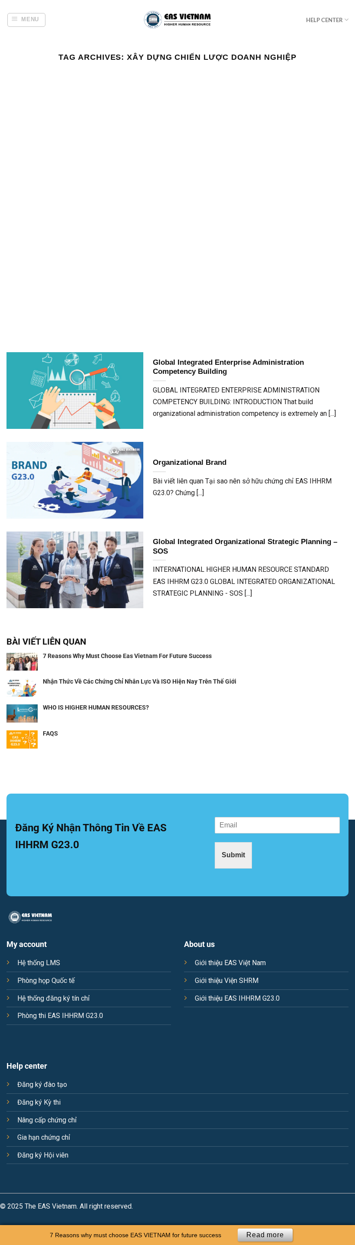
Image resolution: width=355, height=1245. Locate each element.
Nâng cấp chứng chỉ (47, 1120)
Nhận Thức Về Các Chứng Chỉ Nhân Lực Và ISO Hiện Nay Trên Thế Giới (139, 681)
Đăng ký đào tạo (42, 1084)
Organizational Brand (189, 462)
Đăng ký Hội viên (42, 1155)
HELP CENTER (324, 19)
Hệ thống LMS (38, 963)
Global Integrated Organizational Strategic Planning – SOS (245, 546)
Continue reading (177, 94)
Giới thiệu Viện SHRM (226, 980)
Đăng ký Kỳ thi (39, 1102)
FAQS (50, 733)
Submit (233, 855)
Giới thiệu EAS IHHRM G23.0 (237, 998)
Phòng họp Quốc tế (45, 980)
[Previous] (18, 209)
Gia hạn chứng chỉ (43, 1137)
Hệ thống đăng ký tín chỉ (53, 998)
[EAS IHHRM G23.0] (177, 20)
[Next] (337, 209)
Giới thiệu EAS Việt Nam (230, 963)
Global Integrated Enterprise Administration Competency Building (228, 367)
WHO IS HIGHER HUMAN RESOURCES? (96, 707)
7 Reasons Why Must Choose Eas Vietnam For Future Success (127, 655)
